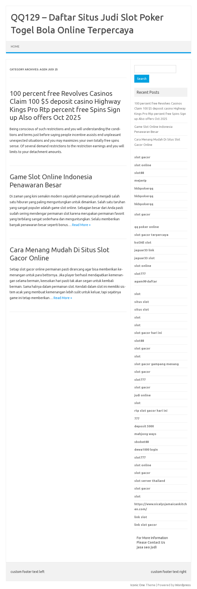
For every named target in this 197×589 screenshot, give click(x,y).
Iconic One (137, 585)
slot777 (140, 273)
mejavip (140, 180)
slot (137, 293)
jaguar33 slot (144, 258)
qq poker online (146, 226)
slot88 (139, 172)
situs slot (141, 301)
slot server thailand (149, 480)
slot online (142, 165)
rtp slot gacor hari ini (150, 410)
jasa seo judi (147, 547)
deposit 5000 (144, 426)
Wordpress (183, 585)
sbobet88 (141, 441)
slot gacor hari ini (148, 332)
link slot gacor (145, 524)
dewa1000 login (146, 449)
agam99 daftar (145, 281)
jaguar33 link (144, 250)
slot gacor (142, 157)
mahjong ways (145, 434)
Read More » (81, 225)
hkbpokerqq (143, 188)
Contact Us (156, 542)
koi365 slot (142, 242)
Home (15, 46)
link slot (140, 517)
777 (136, 418)
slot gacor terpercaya (151, 234)
